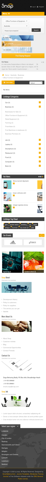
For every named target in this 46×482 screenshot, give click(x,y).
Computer (9, 162)
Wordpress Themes (36, 474)
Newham (5, 464)
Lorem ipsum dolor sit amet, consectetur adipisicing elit (21, 413)
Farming (9, 123)
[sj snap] (7, 6)
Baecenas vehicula (8, 64)
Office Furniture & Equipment (16, 115)
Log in (34, 7)
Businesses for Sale (13, 112)
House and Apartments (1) (31, 272)
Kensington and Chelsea (10, 454)
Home (7, 75)
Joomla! (5, 476)
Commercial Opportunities (12, 347)
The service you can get (11, 308)
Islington (4, 451)
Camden (4, 435)
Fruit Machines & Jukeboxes (16, 130)
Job (7, 140)
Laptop (8, 144)
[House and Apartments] (34, 262)
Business (21, 75)
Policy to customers (9, 302)
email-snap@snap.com (11, 386)
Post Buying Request (23, 55)
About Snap (7, 338)
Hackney (4, 441)
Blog (4, 344)
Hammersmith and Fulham (11, 445)
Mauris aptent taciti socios (27, 181)
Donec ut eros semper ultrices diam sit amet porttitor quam (23, 416)
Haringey (5, 448)
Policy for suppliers (9, 305)
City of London (6, 438)
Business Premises (12, 134)
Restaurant (10, 153)
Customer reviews (9, 341)
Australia (13, 75)
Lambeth (5, 458)
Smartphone (10, 149)
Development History (10, 299)
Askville (5, 311)
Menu (5, 13)
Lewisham (5, 461)
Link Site (13, 242)
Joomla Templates (23, 474)
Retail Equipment (12, 119)
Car (7, 102)
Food (8, 157)
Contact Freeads (9, 350)
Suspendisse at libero (25, 193)
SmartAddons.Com (9, 474)
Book (8, 166)
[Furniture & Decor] (12, 262)
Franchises (10, 126)
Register (41, 7)
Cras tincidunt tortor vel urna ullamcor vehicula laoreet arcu (23, 419)
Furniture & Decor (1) (8, 272)
